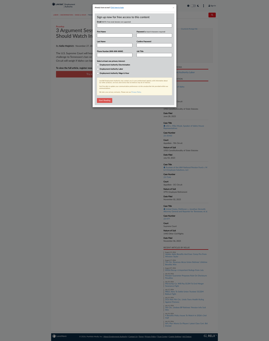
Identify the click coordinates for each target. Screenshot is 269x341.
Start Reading (104, 100)
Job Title (140, 51)
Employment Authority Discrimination (115, 65)
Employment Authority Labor (111, 69)
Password (151, 32)
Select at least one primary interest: (111, 61)
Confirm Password (144, 42)
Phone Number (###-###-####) (110, 51)
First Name (101, 32)
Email (114, 22)
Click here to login (117, 7)
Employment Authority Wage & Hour (114, 73)
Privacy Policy (136, 92)
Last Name (101, 42)
